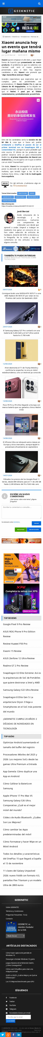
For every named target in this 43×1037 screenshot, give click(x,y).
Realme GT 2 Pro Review (15, 665)
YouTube (12, 1005)
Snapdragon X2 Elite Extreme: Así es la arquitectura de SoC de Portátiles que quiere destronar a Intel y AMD (22, 677)
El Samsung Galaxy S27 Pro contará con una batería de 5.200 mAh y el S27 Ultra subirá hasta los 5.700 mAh (21, 332)
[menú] (3, 3)
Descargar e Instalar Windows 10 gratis (20, 959)
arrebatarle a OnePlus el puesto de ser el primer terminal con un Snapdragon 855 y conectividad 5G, (21, 147)
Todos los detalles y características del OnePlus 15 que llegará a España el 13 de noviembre (22, 858)
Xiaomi (32, 193)
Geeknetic (8, 37)
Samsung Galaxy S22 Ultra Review (20, 689)
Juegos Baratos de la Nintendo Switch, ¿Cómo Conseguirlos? (20, 964)
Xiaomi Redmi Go (33, 197)
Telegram (12, 1009)
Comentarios (21, 186)
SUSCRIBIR (11, 1021)
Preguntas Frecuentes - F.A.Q (16, 915)
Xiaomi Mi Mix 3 (8, 197)
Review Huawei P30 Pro (15, 643)
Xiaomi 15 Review (12, 651)
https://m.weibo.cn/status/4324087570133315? (18, 206)
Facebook (13, 998)
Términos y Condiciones (14, 911)
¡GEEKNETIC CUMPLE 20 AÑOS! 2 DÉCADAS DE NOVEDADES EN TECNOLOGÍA (20, 723)
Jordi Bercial (10, 55)
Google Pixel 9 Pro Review (16, 624)
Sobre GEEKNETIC (12, 907)
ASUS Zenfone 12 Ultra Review (19, 658)
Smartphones (25, 37)
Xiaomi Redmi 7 (20, 197)
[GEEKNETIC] (21, 11)
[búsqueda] (39, 3)
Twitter (12, 1001)
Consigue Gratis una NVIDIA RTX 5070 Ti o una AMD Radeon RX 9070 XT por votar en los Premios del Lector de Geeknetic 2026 (21, 295)
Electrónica (15, 37)
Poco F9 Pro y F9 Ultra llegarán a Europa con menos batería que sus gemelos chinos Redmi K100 (21, 407)
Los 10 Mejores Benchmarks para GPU (20, 981)
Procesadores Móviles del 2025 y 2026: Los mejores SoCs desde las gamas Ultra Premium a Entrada (20, 759)
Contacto (9, 919)
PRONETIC (5, 1032)
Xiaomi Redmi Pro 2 (9, 200)
